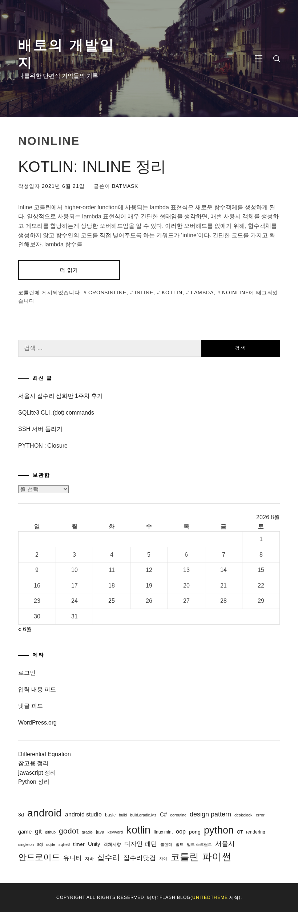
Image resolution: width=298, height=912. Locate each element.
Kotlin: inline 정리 (92, 166)
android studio (83, 814)
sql (40, 844)
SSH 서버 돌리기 (40, 429)
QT (240, 832)
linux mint (163, 832)
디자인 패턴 (140, 843)
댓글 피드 (30, 706)
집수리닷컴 (139, 857)
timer (79, 844)
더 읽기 (69, 270)
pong (195, 832)
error (260, 815)
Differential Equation (44, 754)
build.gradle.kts (143, 815)
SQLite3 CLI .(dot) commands (56, 412)
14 (223, 570)
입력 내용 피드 (37, 689)
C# (163, 814)
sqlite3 (64, 844)
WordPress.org (37, 722)
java (100, 832)
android (44, 813)
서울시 (225, 843)
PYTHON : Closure (43, 446)
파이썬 (216, 856)
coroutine (178, 815)
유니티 (72, 858)
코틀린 (26, 292)
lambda (202, 292)
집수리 (108, 857)
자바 (89, 858)
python (219, 830)
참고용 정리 (33, 763)
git (38, 831)
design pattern (210, 814)
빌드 (180, 844)
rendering (255, 832)
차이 (163, 858)
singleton (26, 844)
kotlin (172, 292)
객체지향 (112, 844)
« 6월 (25, 629)
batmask (125, 186)
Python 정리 (33, 782)
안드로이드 (39, 857)
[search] (276, 58)
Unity (94, 844)
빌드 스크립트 (199, 844)
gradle (87, 832)
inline (144, 292)
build (123, 815)
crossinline (107, 292)
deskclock (243, 815)
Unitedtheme (210, 897)
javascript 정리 (37, 773)
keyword (115, 832)
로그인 (27, 673)
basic (110, 815)
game (25, 831)
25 (111, 601)
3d (21, 815)
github (50, 832)
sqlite (50, 844)
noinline (235, 292)
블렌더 (166, 844)
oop (181, 831)
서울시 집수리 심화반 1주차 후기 (60, 396)
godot (68, 831)
